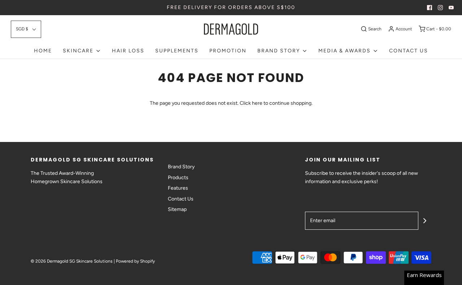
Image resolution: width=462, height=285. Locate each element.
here (257, 103)
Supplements (177, 51)
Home (43, 51)
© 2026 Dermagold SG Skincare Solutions (72, 261)
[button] (26, 29)
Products (178, 177)
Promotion (228, 51)
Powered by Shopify (135, 261)
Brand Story (181, 167)
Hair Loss (128, 51)
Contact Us (408, 51)
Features (178, 188)
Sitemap (177, 209)
